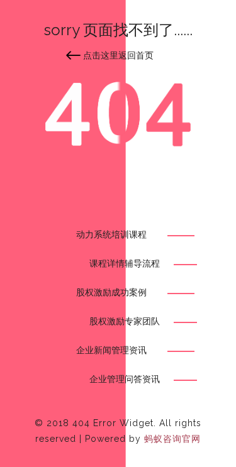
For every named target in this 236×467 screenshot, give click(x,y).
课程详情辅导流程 (124, 263)
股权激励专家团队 (124, 321)
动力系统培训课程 (111, 234)
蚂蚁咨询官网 (172, 439)
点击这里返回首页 (118, 55)
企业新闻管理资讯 (111, 350)
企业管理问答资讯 (124, 379)
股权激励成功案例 (111, 292)
